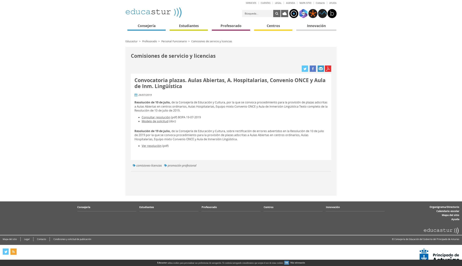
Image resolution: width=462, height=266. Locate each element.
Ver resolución (152, 146)
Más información (297, 262)
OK (286, 262)
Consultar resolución (156, 117)
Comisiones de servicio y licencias (211, 41)
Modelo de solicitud (155, 121)
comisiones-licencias (149, 165)
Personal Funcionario (174, 41)
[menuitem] (251, 3)
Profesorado (149, 41)
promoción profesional (182, 165)
